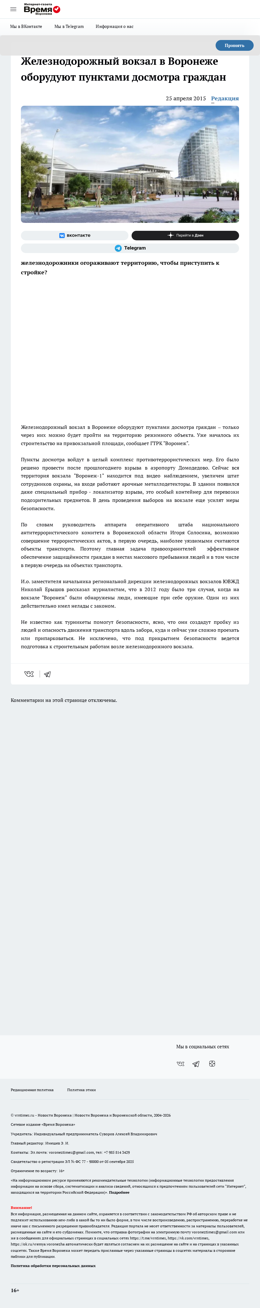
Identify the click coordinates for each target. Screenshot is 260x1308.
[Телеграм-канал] (130, 248)
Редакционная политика (32, 1089)
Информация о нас (114, 26)
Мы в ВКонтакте (26, 26)
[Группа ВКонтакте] (74, 235)
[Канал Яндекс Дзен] (185, 235)
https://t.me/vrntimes (148, 1238)
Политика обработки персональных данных (53, 1265)
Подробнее (119, 1192)
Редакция (225, 98)
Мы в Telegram (69, 26)
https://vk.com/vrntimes (188, 1238)
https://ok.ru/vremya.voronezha (38, 1244)
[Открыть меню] (13, 9)
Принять (234, 45)
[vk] (29, 674)
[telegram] (49, 674)
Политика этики (81, 1089)
